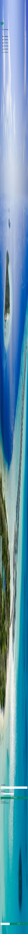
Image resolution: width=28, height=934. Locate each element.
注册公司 (6, 52)
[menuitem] (14, 29)
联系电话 (3, 791)
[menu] (14, 41)
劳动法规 (6, 46)
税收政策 (6, 39)
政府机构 (6, 49)
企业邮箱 (3, 785)
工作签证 (6, 42)
